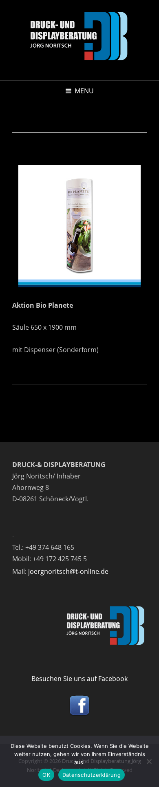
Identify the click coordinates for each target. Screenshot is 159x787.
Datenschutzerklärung (91, 775)
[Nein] (149, 761)
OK (46, 775)
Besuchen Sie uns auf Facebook (79, 678)
